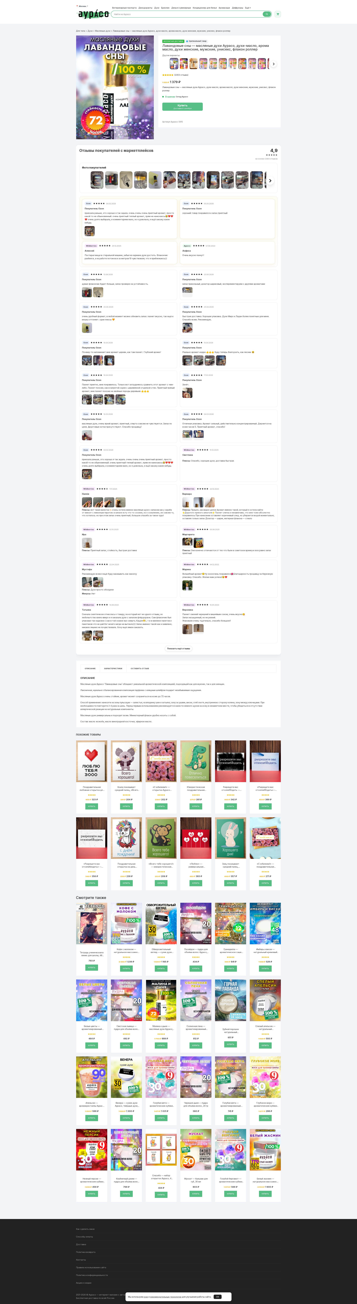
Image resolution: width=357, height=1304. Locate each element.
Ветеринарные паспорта (124, 8)
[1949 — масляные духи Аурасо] (262, 63)
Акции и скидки (83, 1282)
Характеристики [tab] (113, 668)
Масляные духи (102, 31)
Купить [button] (91, 806)
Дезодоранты (145, 8)
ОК (217, 1296)
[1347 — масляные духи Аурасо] (193, 63)
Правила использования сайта (91, 1267)
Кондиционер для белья (205, 8)
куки (146, 1297)
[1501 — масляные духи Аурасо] (213, 63)
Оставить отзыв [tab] (140, 668)
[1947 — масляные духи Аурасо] (242, 63)
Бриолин (165, 8)
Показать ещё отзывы (178, 648)
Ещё (248, 8)
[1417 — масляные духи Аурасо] (203, 63)
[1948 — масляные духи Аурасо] (252, 63)
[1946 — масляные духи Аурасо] (232, 63)
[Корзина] (278, 14)
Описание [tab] (90, 668)
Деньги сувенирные (181, 8)
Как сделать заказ (85, 1229)
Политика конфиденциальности (92, 1275)
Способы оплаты (84, 1236)
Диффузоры (237, 8)
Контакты (81, 1259)
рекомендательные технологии (165, 1297)
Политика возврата (85, 1252)
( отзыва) (181, 75)
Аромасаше (224, 8)
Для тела (80, 31)
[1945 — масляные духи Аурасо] (223, 63)
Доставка (81, 1244)
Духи (156, 8)
